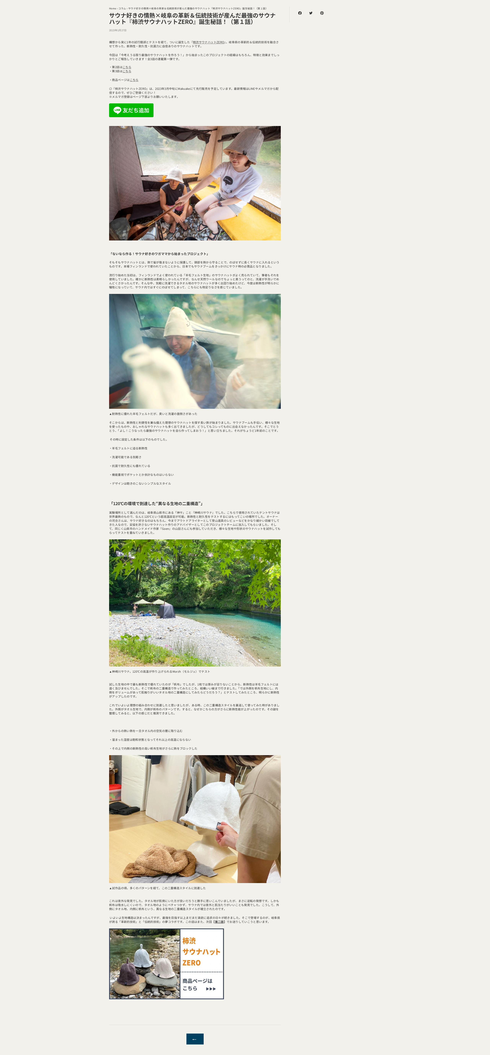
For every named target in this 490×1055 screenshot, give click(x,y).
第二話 (219, 922)
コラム (122, 8)
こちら (126, 67)
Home (112, 8)
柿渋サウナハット (208, 42)
